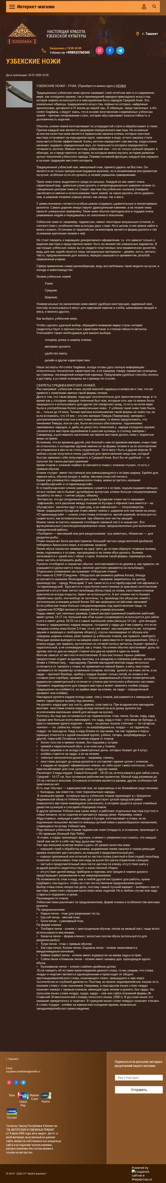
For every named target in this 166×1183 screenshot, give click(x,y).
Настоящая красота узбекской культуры (66, 33)
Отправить (139, 1090)
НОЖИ (121, 86)
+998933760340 (78, 52)
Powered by (140, 1168)
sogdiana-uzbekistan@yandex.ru (23, 1071)
